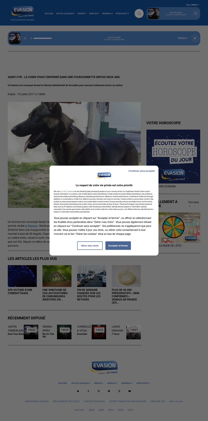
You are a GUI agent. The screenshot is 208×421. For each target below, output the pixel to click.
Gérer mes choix (90, 245)
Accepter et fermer (118, 245)
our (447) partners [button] (67, 191)
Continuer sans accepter (141, 170)
